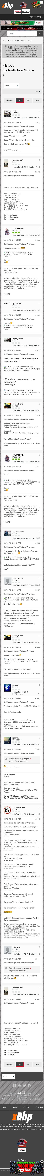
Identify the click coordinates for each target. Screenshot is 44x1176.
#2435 (37, 350)
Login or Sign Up (35, 17)
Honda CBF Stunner (11, 796)
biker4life (16, 947)
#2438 (37, 543)
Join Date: (16, 118)
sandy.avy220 (17, 578)
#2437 (37, 467)
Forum (9, 40)
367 (28, 100)
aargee (15, 685)
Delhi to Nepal (9, 219)
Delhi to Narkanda (10, 215)
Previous (9, 100)
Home (5, 1107)
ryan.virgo (16, 304)
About (15, 1107)
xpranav (15, 738)
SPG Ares (29, 790)
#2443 (37, 819)
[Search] (40, 33)
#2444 (37, 959)
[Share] (39, 117)
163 (19, 100)
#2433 (37, 240)
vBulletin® (21, 1093)
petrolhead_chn (18, 807)
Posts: (31, 118)
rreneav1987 (17, 160)
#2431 (37, 122)
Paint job (36, 918)
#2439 (37, 590)
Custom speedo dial (11, 920)
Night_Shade (17, 339)
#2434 (37, 315)
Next (37, 100)
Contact (26, 1107)
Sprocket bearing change (22, 918)
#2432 (37, 172)
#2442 (37, 749)
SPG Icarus (20, 790)
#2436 (37, 416)
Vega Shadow (9, 790)
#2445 (37, 999)
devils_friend (17, 404)
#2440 (37, 647)
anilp (14, 111)
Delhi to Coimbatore (11, 217)
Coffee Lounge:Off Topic (22, 40)
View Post (30, 758)
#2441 (37, 698)
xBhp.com (6, 1171)
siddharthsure (18, 532)
